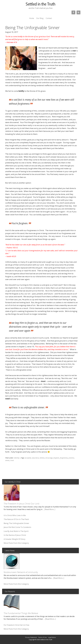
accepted (28, 458)
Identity (16, 458)
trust (12, 460)
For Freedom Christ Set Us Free (16, 625)
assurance (35, 458)
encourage (49, 458)
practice (71, 458)
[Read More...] (49, 509)
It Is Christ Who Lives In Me (15, 515)
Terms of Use (42, 637)
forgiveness (64, 458)
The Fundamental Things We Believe (21, 613)
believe (42, 458)
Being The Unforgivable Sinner (16, 523)
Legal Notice (52, 637)
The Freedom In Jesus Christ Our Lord (21, 503)
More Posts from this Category (16, 543)
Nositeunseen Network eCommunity (21, 572)
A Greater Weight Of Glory (14, 539)
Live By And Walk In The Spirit (16, 531)
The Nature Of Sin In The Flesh (16, 519)
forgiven (56, 458)
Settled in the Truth (40, 4)
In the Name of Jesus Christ (15, 535)
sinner (7, 460)
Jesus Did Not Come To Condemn (17, 527)
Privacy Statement (31, 637)
